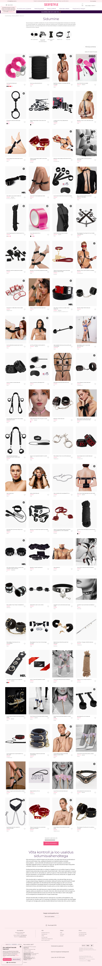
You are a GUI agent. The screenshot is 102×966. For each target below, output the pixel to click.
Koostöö (61, 935)
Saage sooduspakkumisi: (51, 913)
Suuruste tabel (44, 937)
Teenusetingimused (82, 934)
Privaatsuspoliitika (82, 932)
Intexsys (88, 960)
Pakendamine (44, 934)
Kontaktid (62, 934)
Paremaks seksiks (64, 8)
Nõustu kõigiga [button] (7, 959)
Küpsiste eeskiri (82, 935)
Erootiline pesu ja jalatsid (24, 8)
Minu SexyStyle (93, 1)
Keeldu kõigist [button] (16, 959)
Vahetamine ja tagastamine (47, 938)
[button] (12, 962)
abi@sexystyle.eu (22, 936)
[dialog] (11, 955)
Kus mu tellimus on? (45, 940)
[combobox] (20, 946)
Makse (42, 935)
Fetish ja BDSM (51, 8)
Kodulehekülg (8, 15)
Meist (61, 932)
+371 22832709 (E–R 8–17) (11, 1)
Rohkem (25, 962)
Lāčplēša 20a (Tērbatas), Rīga (29, 949)
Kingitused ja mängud (79, 8)
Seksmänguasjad (39, 8)
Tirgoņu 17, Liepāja (27, 950)
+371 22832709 (24, 935)
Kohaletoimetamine (45, 932)
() (10, 4)
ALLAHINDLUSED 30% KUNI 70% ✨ (51, 11)
